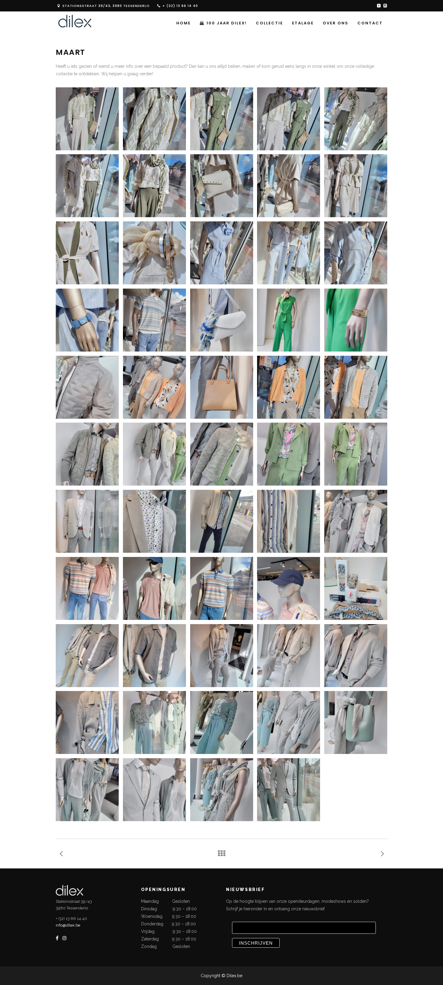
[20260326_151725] (355, 185)
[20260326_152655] (355, 320)
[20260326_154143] (355, 387)
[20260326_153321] (221, 387)
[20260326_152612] (288, 320)
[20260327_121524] (355, 722)
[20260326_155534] (221, 655)
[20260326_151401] (355, 118)
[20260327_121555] (221, 789)
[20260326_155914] (154, 722)
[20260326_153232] (154, 387)
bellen (234, 66)
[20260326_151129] (221, 118)
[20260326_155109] (87, 588)
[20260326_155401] (154, 655)
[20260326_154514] (355, 521)
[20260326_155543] (288, 655)
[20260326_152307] (87, 320)
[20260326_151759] (87, 252)
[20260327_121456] (288, 722)
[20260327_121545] (154, 789)
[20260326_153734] (355, 454)
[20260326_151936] (154, 252)
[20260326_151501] (87, 185)
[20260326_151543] (154, 185)
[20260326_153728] (288, 454)
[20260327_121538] (87, 789)
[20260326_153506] (87, 454)
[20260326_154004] (288, 521)
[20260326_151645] (288, 185)
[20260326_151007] (87, 118)
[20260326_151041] (154, 118)
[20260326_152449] (154, 320)
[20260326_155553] (355, 655)
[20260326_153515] (154, 454)
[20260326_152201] (355, 252)
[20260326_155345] (87, 655)
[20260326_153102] (87, 387)
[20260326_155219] (355, 588)
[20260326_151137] (288, 118)
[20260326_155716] (288, 588)
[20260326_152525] (221, 320)
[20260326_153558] (221, 454)
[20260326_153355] (288, 387)
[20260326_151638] (221, 185)
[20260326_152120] (288, 252)
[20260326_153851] (154, 521)
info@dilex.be (68, 925)
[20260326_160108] (221, 722)
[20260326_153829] (87, 521)
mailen (248, 66)
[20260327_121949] (288, 789)
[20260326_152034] (221, 252)
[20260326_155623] (87, 722)
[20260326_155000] (221, 588)
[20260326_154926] (154, 588)
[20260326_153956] (221, 521)
